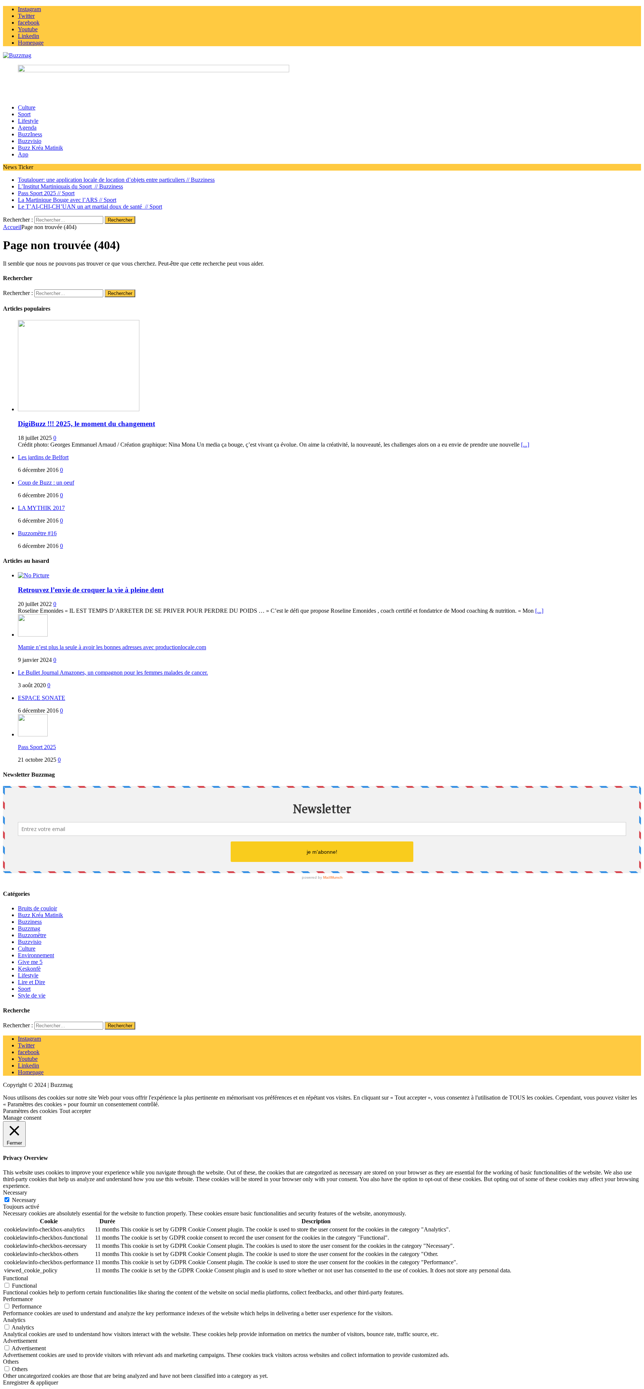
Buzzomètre (32, 935)
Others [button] (11, 1361)
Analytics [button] (14, 1320)
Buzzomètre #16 (37, 533)
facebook (29, 1052)
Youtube (28, 1059)
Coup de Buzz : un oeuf (46, 482)
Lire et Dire (31, 982)
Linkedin (28, 1065)
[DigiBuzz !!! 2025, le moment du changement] (78, 409)
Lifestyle (28, 121)
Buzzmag (29, 928)
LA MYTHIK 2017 (41, 508)
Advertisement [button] (20, 1341)
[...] (525, 444)
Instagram (29, 1039)
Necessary (24, 1200)
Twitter (26, 1045)
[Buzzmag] (322, 55)
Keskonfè (29, 968)
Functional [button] (15, 1278)
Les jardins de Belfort (43, 457)
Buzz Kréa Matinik (40, 148)
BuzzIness (30, 134)
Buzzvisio (29, 141)
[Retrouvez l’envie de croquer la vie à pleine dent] (33, 575)
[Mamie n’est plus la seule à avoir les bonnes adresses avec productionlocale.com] (33, 634)
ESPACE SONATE (41, 698)
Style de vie (31, 995)
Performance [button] (18, 1299)
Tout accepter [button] (75, 1111)
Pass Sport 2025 (37, 747)
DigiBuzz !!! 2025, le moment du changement (86, 424)
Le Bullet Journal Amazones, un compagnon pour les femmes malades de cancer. (113, 672)
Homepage (31, 1072)
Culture (26, 107)
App (23, 154)
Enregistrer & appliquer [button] (30, 1382)
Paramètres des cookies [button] (30, 1111)
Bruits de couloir (37, 908)
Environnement (36, 955)
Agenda (27, 127)
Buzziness (30, 922)
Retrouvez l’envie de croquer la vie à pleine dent (91, 590)
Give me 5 (30, 962)
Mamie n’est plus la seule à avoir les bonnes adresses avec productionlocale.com (112, 647)
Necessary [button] (15, 1192)
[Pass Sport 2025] (33, 734)
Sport (24, 114)
